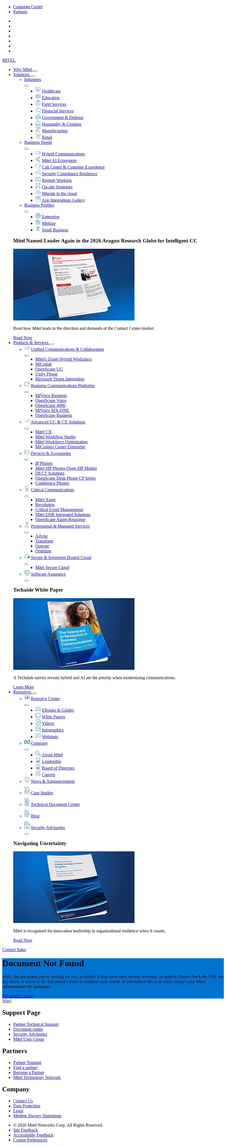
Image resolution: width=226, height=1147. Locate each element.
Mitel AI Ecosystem (59, 160)
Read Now (22, 337)
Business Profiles (39, 205)
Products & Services (31, 342)
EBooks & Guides (58, 710)
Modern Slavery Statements (37, 1115)
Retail (47, 137)
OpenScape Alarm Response (60, 519)
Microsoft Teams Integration (59, 379)
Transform (44, 541)
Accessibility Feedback (33, 1135)
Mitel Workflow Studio (55, 436)
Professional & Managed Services (60, 526)
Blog (35, 816)
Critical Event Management (59, 509)
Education (51, 97)
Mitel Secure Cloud (52, 567)
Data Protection (26, 1105)
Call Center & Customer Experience (73, 167)
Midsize (49, 223)
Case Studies (42, 792)
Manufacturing (55, 130)
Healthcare (51, 91)
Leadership (51, 761)
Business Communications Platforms (63, 385)
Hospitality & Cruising (61, 124)
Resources (22, 692)
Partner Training (27, 1062)
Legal (18, 1110)
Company (39, 743)
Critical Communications (52, 489)
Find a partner (25, 1067)
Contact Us (23, 1101)
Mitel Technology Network (37, 1077)
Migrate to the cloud (59, 193)
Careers (48, 774)
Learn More (23, 687)
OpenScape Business (53, 415)
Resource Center (45, 698)
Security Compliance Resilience (69, 173)
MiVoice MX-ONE (52, 410)
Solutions (22, 74)
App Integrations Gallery (63, 200)
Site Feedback (25, 1130)
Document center (28, 1029)
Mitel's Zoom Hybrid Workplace (63, 359)
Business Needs (38, 142)
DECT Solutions (49, 473)
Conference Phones (52, 483)
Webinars (50, 736)
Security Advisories (48, 827)
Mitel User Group (28, 1039)
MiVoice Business (51, 395)
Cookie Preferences (30, 1140)
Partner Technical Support (35, 1024)
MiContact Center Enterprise (60, 446)
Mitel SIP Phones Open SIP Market (66, 468)
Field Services (54, 104)
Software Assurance (48, 574)
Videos (48, 723)
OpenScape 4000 (50, 405)
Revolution (45, 504)
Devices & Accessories (51, 453)
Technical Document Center (55, 804)
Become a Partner (28, 1072)
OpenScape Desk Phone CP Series (65, 478)
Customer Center (28, 6)
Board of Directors (58, 768)
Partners (20, 11)
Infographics (53, 730)
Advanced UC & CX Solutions (58, 422)
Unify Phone (46, 374)
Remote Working (57, 180)
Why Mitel (23, 69)
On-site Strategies (57, 187)
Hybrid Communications (63, 154)
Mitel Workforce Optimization (61, 441)
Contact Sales (14, 949)
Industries (32, 79)
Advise (41, 536)
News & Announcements (53, 781)
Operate (42, 546)
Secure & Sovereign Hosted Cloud (61, 557)
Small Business (55, 230)
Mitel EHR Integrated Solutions (62, 514)
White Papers (53, 716)
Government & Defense (63, 117)
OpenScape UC (49, 369)
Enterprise (51, 216)
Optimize (43, 551)
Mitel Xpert (45, 499)
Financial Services (58, 111)
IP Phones (44, 463)
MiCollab (43, 364)
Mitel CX (43, 432)
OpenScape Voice (50, 400)
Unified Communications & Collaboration (67, 349)
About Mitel (52, 754)
